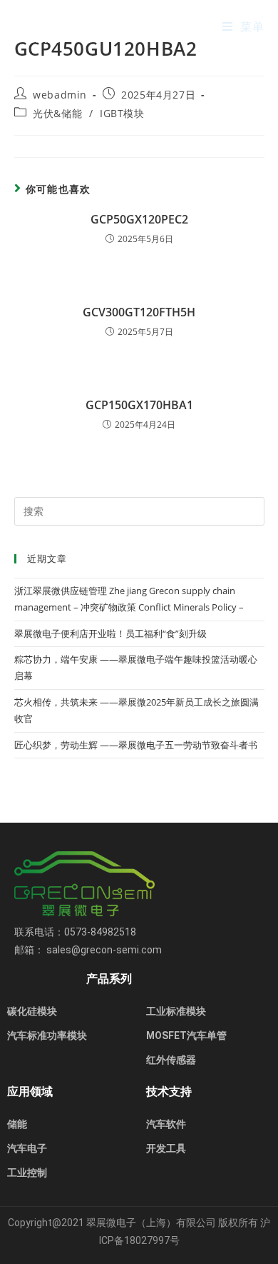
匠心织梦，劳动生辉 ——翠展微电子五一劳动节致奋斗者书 (135, 744)
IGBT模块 (122, 113)
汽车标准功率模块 (47, 1035)
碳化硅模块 (32, 1011)
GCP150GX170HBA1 (139, 405)
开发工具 (166, 1148)
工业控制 (27, 1172)
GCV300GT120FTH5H (139, 312)
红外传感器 (171, 1059)
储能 (17, 1124)
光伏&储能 (57, 113)
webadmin (60, 94)
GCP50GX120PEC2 (139, 219)
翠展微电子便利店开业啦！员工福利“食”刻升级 (110, 633)
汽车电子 (27, 1148)
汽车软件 (166, 1124)
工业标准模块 (176, 1011)
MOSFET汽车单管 (186, 1035)
